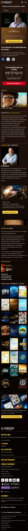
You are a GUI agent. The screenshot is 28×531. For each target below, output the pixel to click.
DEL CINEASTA (9, 145)
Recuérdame (14, 83)
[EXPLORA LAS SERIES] (5, 292)
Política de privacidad (6, 527)
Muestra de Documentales (11, 6)
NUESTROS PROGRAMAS (8, 460)
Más (2, 180)
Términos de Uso (4, 523)
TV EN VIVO (4, 444)
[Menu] (25, 2)
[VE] (23, 305)
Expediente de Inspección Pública (8, 516)
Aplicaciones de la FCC (6, 518)
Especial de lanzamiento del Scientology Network (13, 437)
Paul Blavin (5, 166)
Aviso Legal (3, 529)
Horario (3, 446)
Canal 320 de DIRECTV (6, 466)
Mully (23, 6)
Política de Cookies (5, 525)
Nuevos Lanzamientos (6, 452)
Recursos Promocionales (7, 455)
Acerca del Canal (5, 440)
